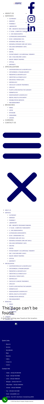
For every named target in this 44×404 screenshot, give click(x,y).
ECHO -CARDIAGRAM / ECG (16, 39)
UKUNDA (11, 117)
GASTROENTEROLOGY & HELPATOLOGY (20, 69)
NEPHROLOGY (13, 82)
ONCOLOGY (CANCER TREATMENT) (19, 84)
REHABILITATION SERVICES (16, 100)
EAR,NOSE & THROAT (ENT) (16, 79)
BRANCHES (10, 105)
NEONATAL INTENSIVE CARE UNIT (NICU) (20, 44)
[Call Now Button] (5, 399)
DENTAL (11, 51)
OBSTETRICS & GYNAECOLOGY (18, 77)
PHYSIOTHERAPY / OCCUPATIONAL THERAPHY (22, 54)
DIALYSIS (11, 49)
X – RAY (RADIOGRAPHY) (16, 34)
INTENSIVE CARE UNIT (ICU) (16, 41)
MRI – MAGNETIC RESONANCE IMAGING (20, 28)
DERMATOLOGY (13, 92)
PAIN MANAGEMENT (14, 102)
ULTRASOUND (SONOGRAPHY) (17, 36)
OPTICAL (11, 62)
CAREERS (9, 120)
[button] (22, 166)
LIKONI (11, 110)
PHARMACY (12, 23)
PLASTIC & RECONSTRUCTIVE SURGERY (20, 90)
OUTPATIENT (12, 18)
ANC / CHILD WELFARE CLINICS (17, 56)
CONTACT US (10, 123)
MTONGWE (12, 112)
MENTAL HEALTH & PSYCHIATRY (18, 97)
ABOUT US (9, 13)
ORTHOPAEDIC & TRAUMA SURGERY (19, 72)
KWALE (11, 107)
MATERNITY (12, 64)
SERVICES (9, 16)
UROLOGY (12, 87)
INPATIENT (12, 21)
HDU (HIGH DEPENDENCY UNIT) (18, 46)
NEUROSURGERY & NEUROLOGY (18, 95)
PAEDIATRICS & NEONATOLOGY (17, 74)
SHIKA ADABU (12, 115)
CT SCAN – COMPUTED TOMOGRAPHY (19, 31)
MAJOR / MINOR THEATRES (16, 59)
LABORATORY (13, 26)
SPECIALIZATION (12, 67)
